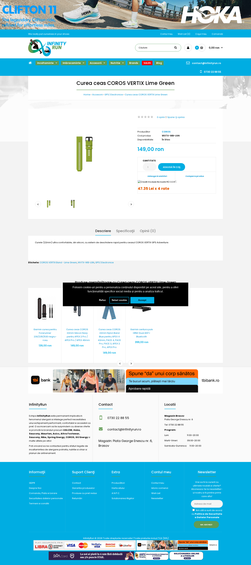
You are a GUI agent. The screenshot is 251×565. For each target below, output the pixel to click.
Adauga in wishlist (157, 176)
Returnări (77, 498)
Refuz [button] (102, 300)
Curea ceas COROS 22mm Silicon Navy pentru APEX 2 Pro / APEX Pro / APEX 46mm (77, 335)
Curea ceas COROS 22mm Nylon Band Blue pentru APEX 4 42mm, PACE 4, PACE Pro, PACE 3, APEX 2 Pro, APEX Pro (109, 338)
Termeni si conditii (39, 503)
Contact (76, 483)
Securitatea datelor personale (46, 498)
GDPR (32, 483)
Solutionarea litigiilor (123, 498)
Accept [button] (142, 300)
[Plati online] (84, 549)
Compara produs (194, 176)
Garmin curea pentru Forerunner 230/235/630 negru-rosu (45, 335)
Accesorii (97, 94)
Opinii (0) (148, 230)
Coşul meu (201, 34)
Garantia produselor (83, 488)
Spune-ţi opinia (176, 117)
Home (86, 94)
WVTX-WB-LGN (86, 262)
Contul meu (166, 34)
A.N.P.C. (116, 493)
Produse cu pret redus (84, 493)
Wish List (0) (184, 34)
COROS (166, 131)
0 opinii (161, 117)
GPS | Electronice (113, 94)
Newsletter (157, 498)
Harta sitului (118, 488)
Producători (118, 483)
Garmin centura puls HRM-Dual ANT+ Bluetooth (141, 333)
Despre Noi (35, 488)
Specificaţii (125, 230)
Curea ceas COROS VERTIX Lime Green (146, 94)
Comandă (217, 34)
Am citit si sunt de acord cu (207, 514)
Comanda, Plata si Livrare (43, 493)
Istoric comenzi (159, 488)
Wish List (155, 493)
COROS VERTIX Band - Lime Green (58, 262)
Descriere (103, 230)
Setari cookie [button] (119, 300)
